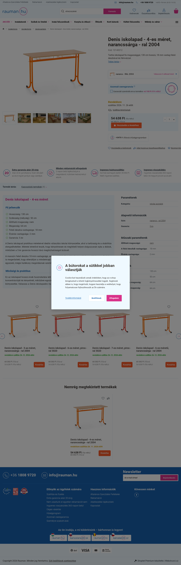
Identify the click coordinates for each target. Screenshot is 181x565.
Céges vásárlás (54, 509)
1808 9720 (23, 475)
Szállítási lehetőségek (121, 110)
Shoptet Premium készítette (150, 561)
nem (152, 243)
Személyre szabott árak (58, 521)
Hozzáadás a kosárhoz (128, 125)
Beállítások (96, 298)
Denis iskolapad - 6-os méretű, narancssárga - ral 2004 (152, 349)
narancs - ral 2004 (157, 220)
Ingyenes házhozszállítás (112, 170)
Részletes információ (143, 61)
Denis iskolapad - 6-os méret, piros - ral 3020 (67, 349)
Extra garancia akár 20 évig (25, 170)
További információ (73, 298)
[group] (25, 336)
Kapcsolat (74, 2)
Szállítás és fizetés (55, 494)
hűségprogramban (138, 137)
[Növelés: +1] (174, 119)
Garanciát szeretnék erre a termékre (137, 91)
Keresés (112, 11)
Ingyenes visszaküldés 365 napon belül (65, 505)
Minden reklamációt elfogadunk (71, 168)
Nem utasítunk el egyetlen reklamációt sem (67, 502)
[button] (25, 360)
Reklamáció (37, 2)
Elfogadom (114, 298)
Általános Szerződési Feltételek (15, 2)
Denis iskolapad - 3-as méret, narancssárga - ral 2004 (20, 349)
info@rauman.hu (63, 475)
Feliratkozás (169, 477)
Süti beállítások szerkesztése (62, 561)
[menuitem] (7, 22)
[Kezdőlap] (3, 29)
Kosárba (105, 453)
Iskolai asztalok (156, 204)
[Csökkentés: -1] (165, 119)
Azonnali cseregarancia (58, 517)
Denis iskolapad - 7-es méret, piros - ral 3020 (111, 349)
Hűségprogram (54, 513)
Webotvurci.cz (171, 561)
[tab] (9, 187)
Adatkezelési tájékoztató (56, 2)
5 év (151, 226)
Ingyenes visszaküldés (155, 170)
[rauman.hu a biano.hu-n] (15, 492)
